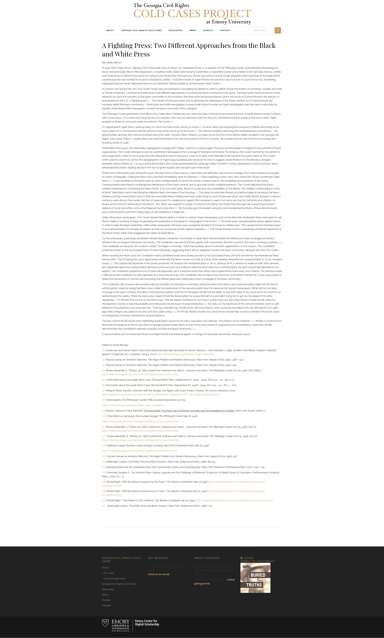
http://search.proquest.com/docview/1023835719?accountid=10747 (140, 421)
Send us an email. (159, 574)
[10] (111, 180)
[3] (145, 104)
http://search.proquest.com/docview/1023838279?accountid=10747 (140, 374)
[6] (195, 131)
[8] (133, 163)
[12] (176, 208)
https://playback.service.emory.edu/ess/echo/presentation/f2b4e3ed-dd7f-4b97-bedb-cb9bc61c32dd (160, 394)
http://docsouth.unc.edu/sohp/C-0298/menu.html (185, 354)
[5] (201, 127)
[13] (218, 221)
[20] (253, 321)
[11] (196, 192)
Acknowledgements (115, 578)
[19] (174, 311)
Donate (106, 600)
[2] (149, 100)
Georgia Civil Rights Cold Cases (119, 583)
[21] (193, 328)
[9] (199, 176)
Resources (108, 589)
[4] (172, 121)
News (105, 594)
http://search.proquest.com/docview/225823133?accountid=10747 (139, 450)
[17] (116, 300)
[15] (280, 242)
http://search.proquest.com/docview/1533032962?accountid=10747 (234, 500)
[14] (207, 229)
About (105, 567)
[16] (111, 263)
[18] (205, 303)
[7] (132, 138)
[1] (221, 83)
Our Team (109, 573)
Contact (106, 605)
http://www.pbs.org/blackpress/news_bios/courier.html (133, 405)
